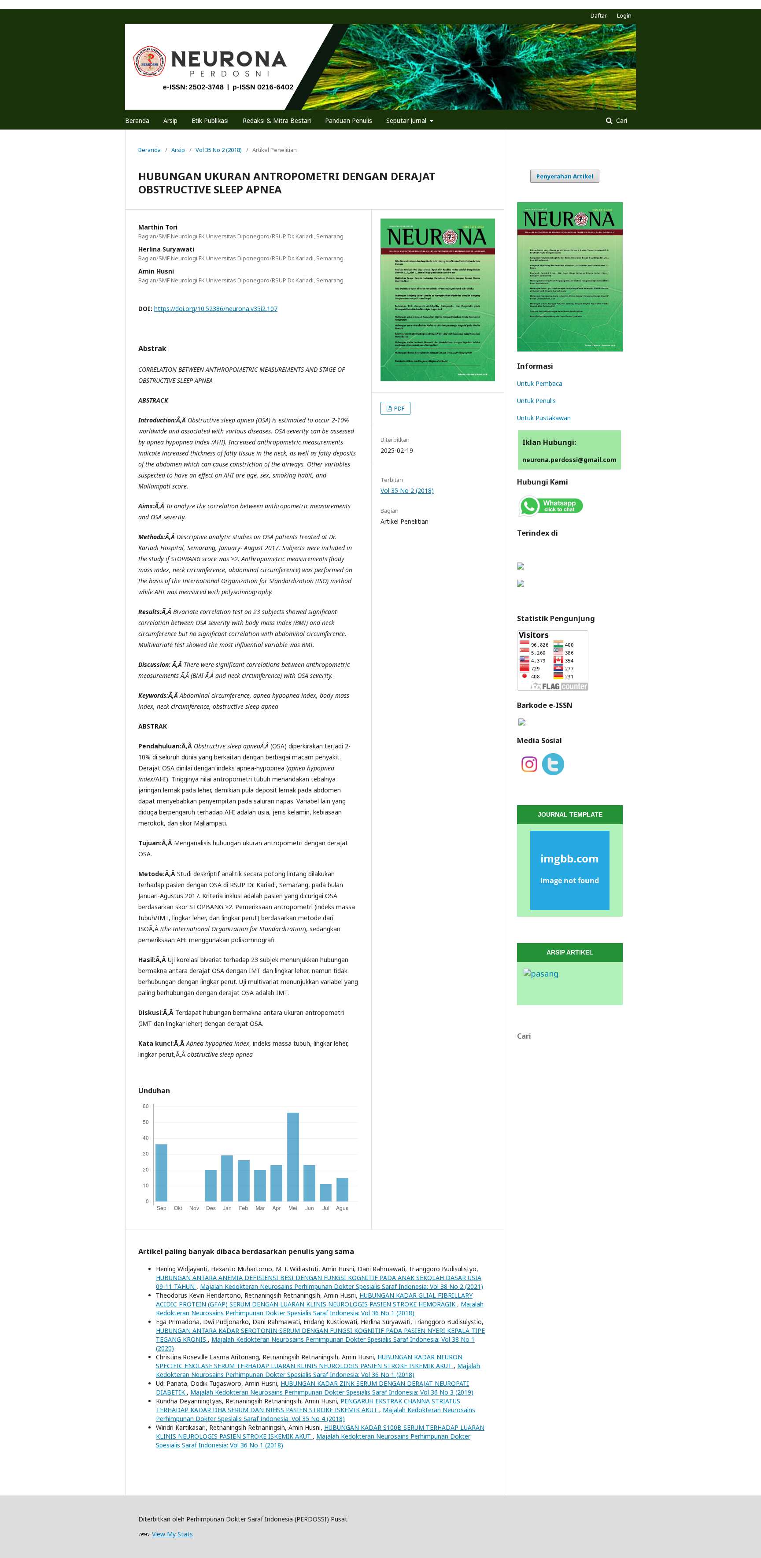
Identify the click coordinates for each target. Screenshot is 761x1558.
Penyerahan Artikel (564, 176)
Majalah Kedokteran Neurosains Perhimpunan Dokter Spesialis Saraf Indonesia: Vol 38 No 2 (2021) (341, 1286)
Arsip (170, 120)
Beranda (137, 120)
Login (624, 15)
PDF (398, 408)
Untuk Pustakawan (544, 418)
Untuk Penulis (536, 400)
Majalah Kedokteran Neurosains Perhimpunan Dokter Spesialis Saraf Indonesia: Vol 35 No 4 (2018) (315, 1414)
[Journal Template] (570, 870)
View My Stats (172, 1534)
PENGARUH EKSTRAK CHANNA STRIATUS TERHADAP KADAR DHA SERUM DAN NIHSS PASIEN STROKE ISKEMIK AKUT (308, 1405)
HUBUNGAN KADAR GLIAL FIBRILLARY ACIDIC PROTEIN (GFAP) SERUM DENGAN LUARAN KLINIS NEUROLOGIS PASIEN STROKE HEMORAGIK (314, 1299)
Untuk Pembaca (539, 383)
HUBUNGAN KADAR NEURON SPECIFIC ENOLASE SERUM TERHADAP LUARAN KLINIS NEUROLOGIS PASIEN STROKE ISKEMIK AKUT (309, 1361)
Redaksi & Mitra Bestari (277, 120)
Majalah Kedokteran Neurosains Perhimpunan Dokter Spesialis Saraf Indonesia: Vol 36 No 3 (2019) (331, 1392)
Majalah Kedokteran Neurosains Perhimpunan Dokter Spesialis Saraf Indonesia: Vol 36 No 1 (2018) (320, 1308)
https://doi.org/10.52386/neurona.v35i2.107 (215, 308)
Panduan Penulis (348, 120)
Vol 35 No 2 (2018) (219, 150)
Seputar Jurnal (407, 120)
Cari (620, 120)
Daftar (599, 15)
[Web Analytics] (144, 1534)
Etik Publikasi (210, 120)
